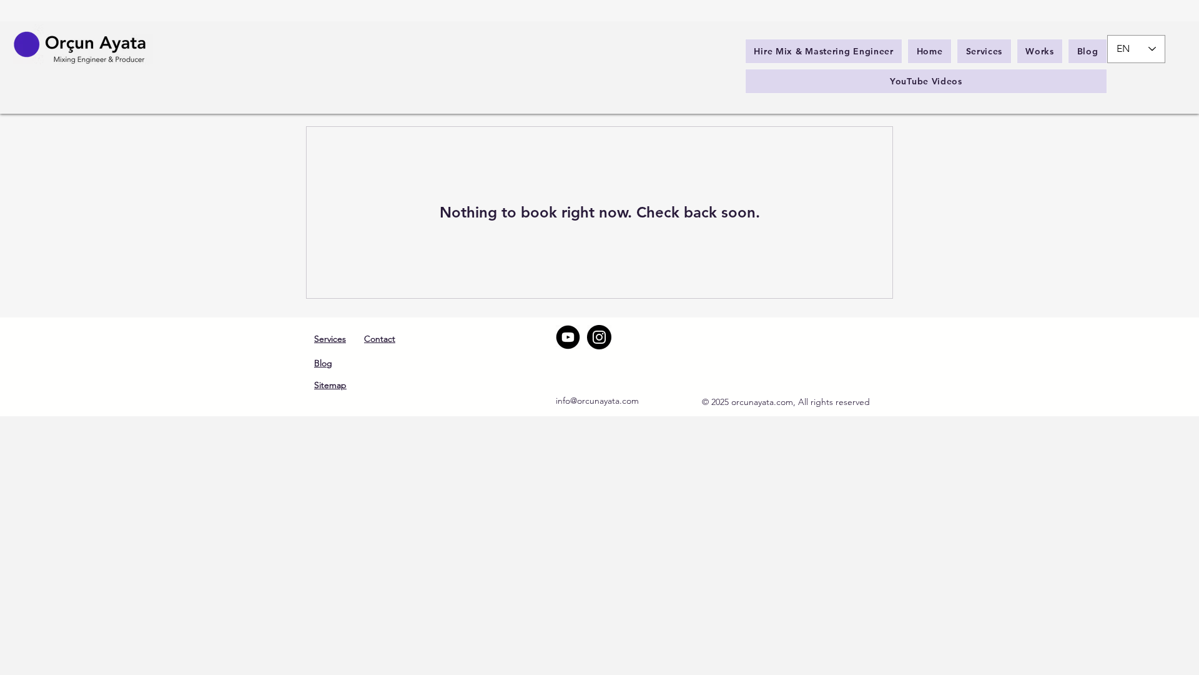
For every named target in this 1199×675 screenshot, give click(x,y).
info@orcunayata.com (597, 400)
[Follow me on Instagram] (599, 337)
